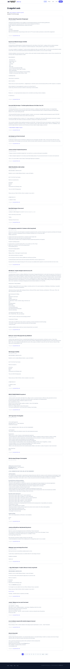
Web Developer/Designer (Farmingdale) (18, 458)
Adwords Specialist (13, 633)
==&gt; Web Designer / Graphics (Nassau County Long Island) (23, 567)
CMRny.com (61, 665)
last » (47, 654)
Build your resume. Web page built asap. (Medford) (20, 335)
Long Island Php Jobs (16, 35)
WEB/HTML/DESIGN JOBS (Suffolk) (16, 167)
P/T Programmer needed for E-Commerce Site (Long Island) (22, 228)
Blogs (49, 1)
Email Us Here (11, 591)
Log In (61, 1)
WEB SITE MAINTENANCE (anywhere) (17, 394)
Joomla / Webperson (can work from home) (18, 602)
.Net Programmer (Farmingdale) (16, 415)
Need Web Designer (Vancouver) (16, 208)
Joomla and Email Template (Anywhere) (18, 149)
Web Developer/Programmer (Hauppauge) (18, 19)
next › (43, 654)
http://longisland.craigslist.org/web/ (16, 12)
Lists (57, 1)
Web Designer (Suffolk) (14, 351)
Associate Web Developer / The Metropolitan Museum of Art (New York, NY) (26, 105)
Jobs (53, 1)
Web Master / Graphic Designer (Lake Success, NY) (20, 270)
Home (45, 1)
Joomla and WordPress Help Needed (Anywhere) (20, 527)
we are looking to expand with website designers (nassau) (22, 621)
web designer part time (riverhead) (17, 136)
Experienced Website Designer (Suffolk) (18, 41)
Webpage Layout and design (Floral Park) (18, 547)
